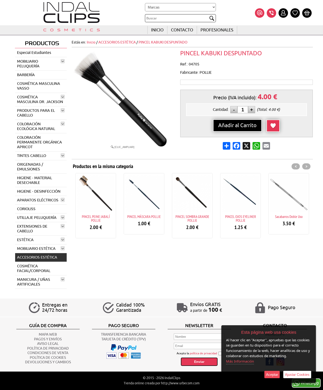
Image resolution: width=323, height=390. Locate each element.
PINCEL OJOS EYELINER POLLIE (240, 218)
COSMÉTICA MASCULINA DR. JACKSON (40, 99)
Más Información (240, 361)
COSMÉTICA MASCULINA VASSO (38, 86)
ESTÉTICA (25, 240)
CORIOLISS (26, 209)
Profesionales (217, 30)
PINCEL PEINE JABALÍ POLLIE (96, 218)
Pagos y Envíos (48, 339)
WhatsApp (310, 382)
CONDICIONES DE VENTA (47, 353)
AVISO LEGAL (48, 344)
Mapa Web (48, 334)
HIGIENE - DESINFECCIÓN (39, 191)
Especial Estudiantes (34, 52)
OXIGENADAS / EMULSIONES (30, 167)
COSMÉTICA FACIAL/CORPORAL (33, 268)
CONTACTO (182, 30)
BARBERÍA (26, 75)
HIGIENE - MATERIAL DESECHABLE (34, 180)
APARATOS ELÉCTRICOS (37, 200)
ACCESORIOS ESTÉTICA (37, 257)
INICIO (157, 30)
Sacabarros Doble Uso (289, 216)
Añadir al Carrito (237, 125)
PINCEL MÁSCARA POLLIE (144, 216)
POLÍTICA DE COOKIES (48, 357)
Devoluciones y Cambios (48, 362)
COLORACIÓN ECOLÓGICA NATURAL (36, 126)
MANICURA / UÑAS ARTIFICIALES (33, 282)
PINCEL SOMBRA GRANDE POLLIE (192, 218)
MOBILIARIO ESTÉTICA (36, 248)
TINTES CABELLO (31, 155)
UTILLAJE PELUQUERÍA (37, 217)
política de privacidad (203, 353)
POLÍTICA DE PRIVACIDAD (48, 348)
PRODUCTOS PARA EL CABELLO (36, 113)
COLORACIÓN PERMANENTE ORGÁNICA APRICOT (39, 142)
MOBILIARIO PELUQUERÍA (28, 64)
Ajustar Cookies (297, 375)
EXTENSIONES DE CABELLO (32, 229)
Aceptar (272, 375)
